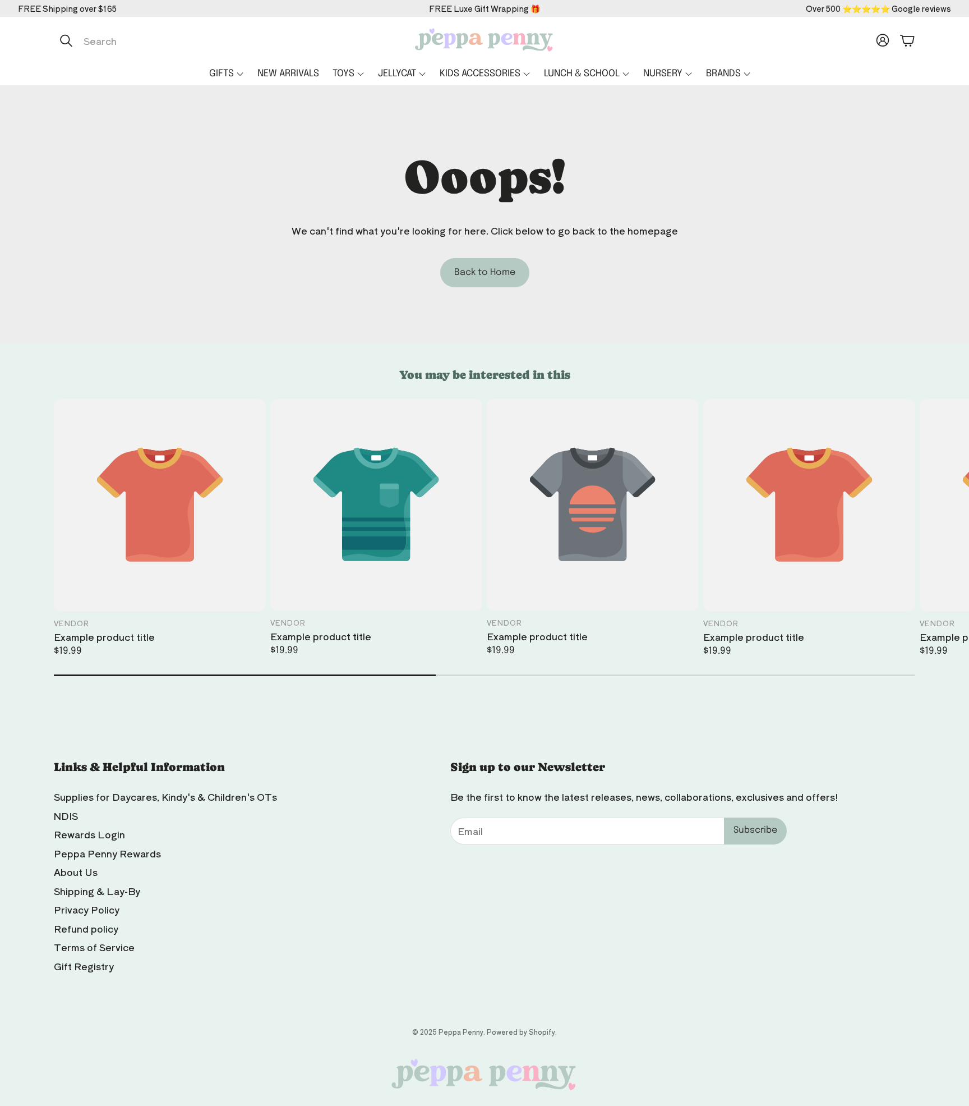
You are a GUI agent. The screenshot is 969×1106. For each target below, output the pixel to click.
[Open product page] (160, 505)
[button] (172, 40)
